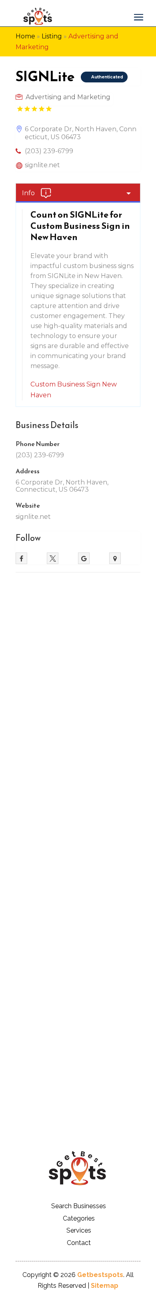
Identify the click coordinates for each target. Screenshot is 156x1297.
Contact (79, 1243)
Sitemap (104, 1285)
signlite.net (42, 165)
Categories (79, 1218)
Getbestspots (100, 1275)
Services (78, 1230)
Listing (52, 36)
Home (25, 36)
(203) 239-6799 (49, 151)
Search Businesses (78, 1206)
